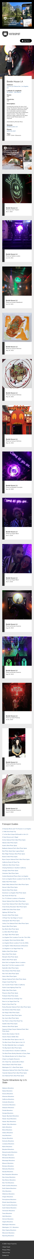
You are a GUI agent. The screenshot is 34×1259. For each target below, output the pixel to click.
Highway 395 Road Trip (9, 912)
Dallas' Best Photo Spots (9, 881)
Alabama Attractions (8, 1088)
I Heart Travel (6, 1247)
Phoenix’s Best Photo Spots (10, 993)
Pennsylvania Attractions (9, 1199)
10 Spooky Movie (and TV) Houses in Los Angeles (16, 828)
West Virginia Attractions (9, 1230)
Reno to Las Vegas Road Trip (10, 1001)
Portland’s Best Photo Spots (10, 996)
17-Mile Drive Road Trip (9, 831)
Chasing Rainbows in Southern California (14, 867)
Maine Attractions (7, 1146)
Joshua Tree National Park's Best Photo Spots (15, 923)
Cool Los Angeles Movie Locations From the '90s (16, 879)
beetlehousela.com (12, 126)
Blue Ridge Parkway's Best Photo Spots (13, 854)
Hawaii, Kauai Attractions (9, 1118)
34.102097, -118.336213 (14, 92)
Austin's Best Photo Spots (9, 845)
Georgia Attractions (7, 1113)
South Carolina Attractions (9, 1205)
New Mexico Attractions (9, 1180)
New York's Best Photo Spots (10, 973)
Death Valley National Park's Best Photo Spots (15, 884)
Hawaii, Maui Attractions (9, 1121)
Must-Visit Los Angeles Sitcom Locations (13, 962)
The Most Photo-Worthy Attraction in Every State (16, 1053)
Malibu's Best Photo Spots (9, 951)
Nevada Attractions (7, 1171)
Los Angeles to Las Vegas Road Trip (12, 948)
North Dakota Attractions (9, 1188)
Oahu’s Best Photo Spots (9, 976)
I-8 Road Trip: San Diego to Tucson (12, 918)
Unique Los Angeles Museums (11, 1059)
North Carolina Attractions (9, 1185)
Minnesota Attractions (8, 1157)
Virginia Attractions (7, 1221)
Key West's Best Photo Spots (10, 929)
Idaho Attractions (7, 1127)
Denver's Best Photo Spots (10, 887)
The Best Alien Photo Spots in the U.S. (13, 1039)
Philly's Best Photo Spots (9, 990)
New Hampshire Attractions (10, 1174)
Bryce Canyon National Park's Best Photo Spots (16, 859)
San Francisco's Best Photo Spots (12, 1015)
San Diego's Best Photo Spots (10, 1012)
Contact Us (5, 1255)
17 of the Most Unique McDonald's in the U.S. (15, 834)
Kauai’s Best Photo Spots (9, 926)
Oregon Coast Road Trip (9, 982)
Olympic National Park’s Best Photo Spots (14, 979)
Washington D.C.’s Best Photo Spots (12, 1067)
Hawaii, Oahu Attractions (9, 1124)
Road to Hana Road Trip (9, 1004)
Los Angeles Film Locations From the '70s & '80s (16, 937)
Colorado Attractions (8, 1102)
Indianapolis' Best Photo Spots (11, 920)
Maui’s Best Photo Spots (9, 954)
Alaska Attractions (7, 1091)
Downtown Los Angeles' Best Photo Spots (14, 893)
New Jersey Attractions (8, 1177)
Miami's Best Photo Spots (9, 959)
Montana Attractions (8, 1166)
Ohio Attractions (6, 1191)
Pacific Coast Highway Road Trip (11, 987)
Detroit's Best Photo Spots (9, 890)
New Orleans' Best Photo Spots (11, 970)
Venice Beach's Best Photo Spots (11, 1064)
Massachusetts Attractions (9, 1152)
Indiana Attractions (7, 1132)
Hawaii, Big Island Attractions (10, 1116)
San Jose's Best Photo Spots (10, 1018)
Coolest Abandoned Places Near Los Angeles (15, 876)
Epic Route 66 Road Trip (9, 895)
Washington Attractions (8, 1224)
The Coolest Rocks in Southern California (14, 1050)
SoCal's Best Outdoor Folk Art (10, 1034)
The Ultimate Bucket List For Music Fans (14, 1056)
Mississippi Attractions (8, 1160)
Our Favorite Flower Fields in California (13, 984)
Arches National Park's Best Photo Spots (13, 840)
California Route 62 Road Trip (10, 862)
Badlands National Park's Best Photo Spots (14, 848)
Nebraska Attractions (8, 1169)
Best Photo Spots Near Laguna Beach (13, 851)
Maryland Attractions (8, 1149)
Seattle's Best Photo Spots (9, 1023)
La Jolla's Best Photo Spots (10, 932)
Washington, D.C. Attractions (10, 1227)
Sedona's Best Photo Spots (10, 1026)
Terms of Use (6, 1252)
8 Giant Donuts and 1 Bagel (10, 837)
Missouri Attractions (7, 1163)
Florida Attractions (7, 1110)
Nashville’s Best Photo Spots (10, 968)
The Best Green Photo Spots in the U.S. (13, 1042)
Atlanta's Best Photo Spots (9, 842)
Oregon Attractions (7, 1196)
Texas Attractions (7, 1213)
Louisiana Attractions (8, 1143)
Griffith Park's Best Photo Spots (11, 909)
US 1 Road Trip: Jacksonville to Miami (13, 1061)
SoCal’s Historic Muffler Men (10, 1036)
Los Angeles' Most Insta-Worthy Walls (13, 940)
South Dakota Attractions (9, 1208)
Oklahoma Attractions (8, 1194)
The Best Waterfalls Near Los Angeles (13, 1045)
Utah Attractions (6, 1216)
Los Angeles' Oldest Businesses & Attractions (15, 945)
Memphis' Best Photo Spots (10, 957)
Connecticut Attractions (8, 1104)
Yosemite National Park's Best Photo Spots (14, 1073)
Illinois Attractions (7, 1130)
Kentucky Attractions (8, 1141)
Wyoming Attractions (8, 1235)
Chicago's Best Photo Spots (10, 870)
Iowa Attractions (6, 1135)
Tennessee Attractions (8, 1210)
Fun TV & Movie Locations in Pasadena (13, 898)
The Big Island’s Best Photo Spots (12, 1048)
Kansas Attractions (7, 1138)
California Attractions (8, 1099)
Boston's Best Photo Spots (9, 856)
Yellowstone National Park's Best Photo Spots (15, 1070)
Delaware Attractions (8, 1107)
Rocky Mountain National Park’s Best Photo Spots (16, 1007)
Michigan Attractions (8, 1155)
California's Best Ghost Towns (10, 865)
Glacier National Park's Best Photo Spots (14, 901)
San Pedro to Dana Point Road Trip (12, 1021)
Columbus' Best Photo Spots (10, 873)
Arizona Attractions (7, 1093)
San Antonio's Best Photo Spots (11, 1009)
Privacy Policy (6, 1249)
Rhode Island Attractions (9, 1202)
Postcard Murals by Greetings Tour (12, 998)
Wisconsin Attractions (8, 1233)
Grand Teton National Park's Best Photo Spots (15, 904)
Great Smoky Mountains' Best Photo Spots (14, 906)
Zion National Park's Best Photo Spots (13, 1075)
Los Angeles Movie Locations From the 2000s (15, 943)
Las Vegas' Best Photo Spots (10, 934)
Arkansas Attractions (8, 1096)
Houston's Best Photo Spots (10, 915)
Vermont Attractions (7, 1219)
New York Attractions (8, 1182)
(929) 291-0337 (11, 131)
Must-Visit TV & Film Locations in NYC (13, 965)
